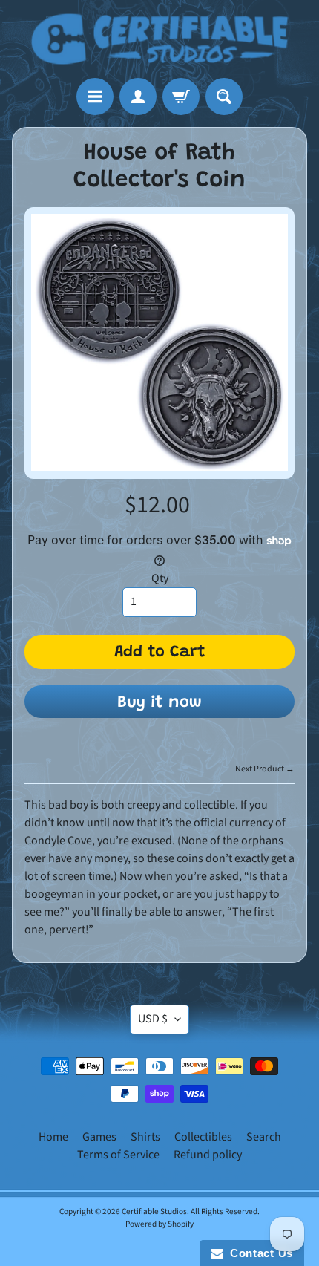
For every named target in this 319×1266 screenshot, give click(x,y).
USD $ (153, 1019)
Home (53, 1137)
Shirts (145, 1137)
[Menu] (95, 96)
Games (99, 1137)
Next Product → (265, 769)
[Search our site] (224, 96)
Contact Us (258, 1253)
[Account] (138, 96)
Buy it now (159, 703)
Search (263, 1137)
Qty (159, 578)
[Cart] (181, 96)
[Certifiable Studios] (159, 39)
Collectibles (203, 1137)
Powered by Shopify (159, 1224)
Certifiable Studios (154, 1211)
